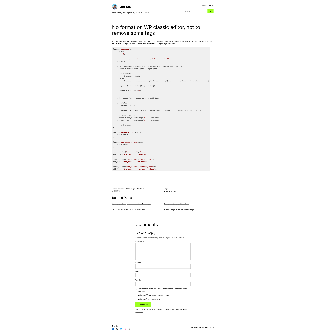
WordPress (140, 189)
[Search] (210, 11)
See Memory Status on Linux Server (176, 204)
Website (138, 280)
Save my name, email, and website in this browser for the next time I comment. (162, 290)
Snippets (133, 189)
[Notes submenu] (206, 5)
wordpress (172, 191)
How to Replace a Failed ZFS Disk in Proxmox (128, 210)
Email (137, 271)
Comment (139, 242)
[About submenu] (213, 5)
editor (166, 191)
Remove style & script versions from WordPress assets (131, 204)
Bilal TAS (125, 6)
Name (138, 263)
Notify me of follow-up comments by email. (153, 295)
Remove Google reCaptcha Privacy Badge (179, 210)
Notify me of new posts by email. (149, 299)
